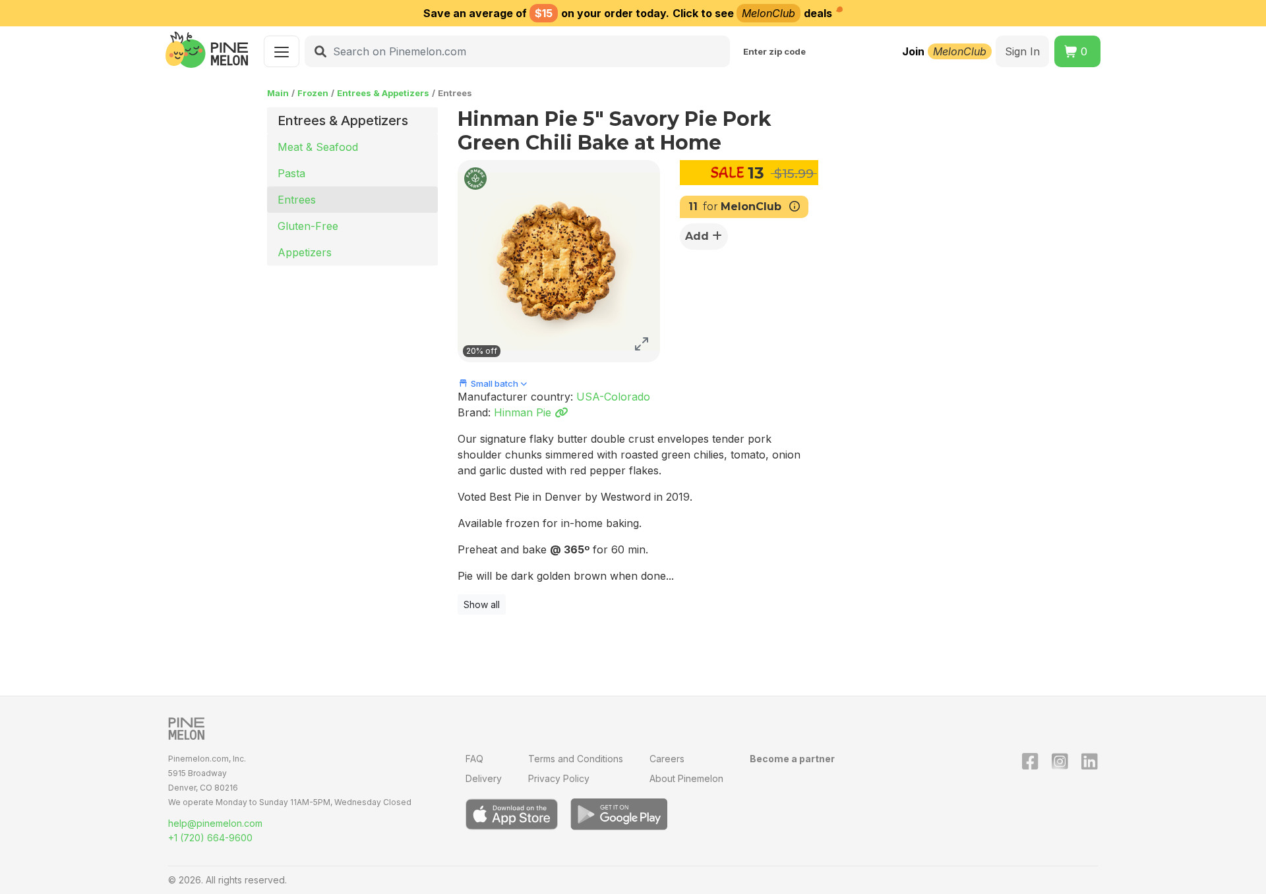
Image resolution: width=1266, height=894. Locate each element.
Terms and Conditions (575, 758)
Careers (666, 758)
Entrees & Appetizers (383, 93)
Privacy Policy (558, 778)
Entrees (297, 199)
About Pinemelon (686, 778)
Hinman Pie (524, 412)
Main (278, 93)
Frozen (312, 93)
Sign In (1022, 51)
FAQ (474, 758)
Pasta (291, 173)
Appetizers (305, 252)
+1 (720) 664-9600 (210, 837)
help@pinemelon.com (215, 823)
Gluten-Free (308, 226)
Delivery (484, 778)
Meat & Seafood (318, 147)
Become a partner (792, 758)
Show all (482, 604)
